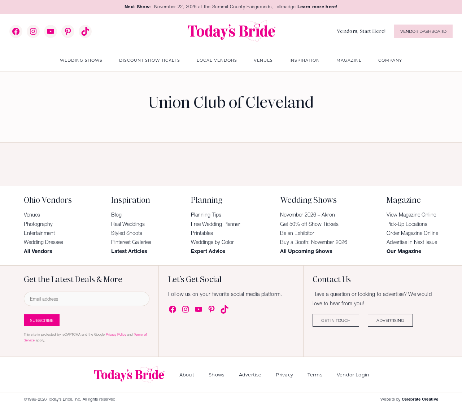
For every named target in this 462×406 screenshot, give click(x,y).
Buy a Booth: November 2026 (313, 242)
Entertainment (39, 233)
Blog (116, 214)
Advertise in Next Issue (412, 242)
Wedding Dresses (43, 242)
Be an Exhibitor (297, 233)
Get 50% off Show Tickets (309, 224)
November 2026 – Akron (307, 214)
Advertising (390, 320)
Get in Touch (335, 320)
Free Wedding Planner (215, 224)
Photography (38, 224)
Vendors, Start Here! (361, 31)
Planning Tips (206, 214)
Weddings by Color (212, 242)
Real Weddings (128, 224)
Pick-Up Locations (407, 224)
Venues (32, 214)
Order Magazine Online (412, 233)
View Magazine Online (411, 214)
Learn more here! (317, 6)
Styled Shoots (126, 233)
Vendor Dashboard (423, 31)
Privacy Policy (116, 334)
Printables (202, 233)
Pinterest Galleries (131, 242)
